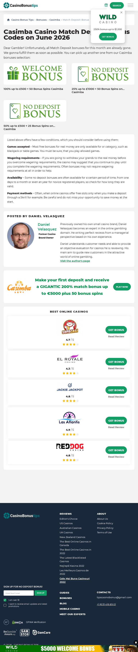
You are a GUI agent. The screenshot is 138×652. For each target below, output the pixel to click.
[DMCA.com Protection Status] (17, 622)
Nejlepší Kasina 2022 (72, 565)
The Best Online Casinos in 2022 (75, 551)
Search (117, 5)
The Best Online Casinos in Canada (75, 543)
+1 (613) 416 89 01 (106, 604)
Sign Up (40, 593)
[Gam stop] (24, 632)
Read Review (116, 336)
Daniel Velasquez (47, 226)
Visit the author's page (75, 261)
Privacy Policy (105, 527)
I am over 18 (13, 600)
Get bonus (108, 37)
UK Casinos (66, 532)
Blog (63, 603)
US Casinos (66, 523)
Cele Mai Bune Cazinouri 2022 (75, 580)
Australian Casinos (70, 527)
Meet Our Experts (72, 614)
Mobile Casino (70, 608)
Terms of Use (104, 532)
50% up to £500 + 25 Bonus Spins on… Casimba (29, 127)
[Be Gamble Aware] (10, 632)
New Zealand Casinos (72, 537)
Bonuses (41, 19)
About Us (102, 518)
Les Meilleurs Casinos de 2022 (74, 572)
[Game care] (41, 632)
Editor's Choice (68, 518)
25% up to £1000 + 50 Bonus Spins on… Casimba (98, 90)
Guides (64, 592)
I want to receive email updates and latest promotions (27, 605)
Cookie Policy (105, 523)
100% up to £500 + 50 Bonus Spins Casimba (33, 89)
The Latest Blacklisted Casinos (73, 559)
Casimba (54, 19)
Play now (122, 287)
